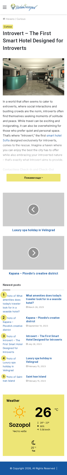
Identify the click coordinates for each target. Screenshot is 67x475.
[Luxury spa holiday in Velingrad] (13, 364)
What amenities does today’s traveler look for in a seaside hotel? (43, 299)
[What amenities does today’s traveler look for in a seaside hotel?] (13, 303)
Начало (10, 18)
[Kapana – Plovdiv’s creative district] (13, 324)
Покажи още (32, 177)
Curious (21, 18)
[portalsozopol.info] (24, 7)
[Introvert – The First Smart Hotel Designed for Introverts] (13, 344)
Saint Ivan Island (36, 376)
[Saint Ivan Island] (13, 382)
